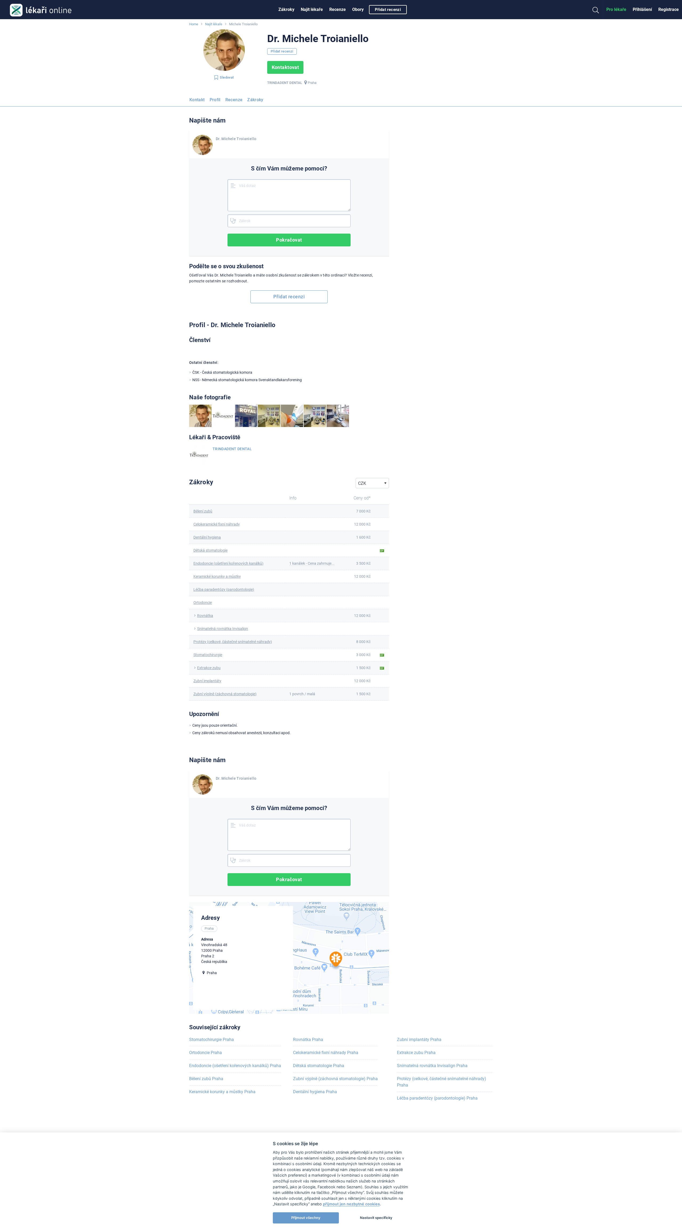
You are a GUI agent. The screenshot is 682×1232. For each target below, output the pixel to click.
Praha (312, 83)
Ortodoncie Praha (205, 1052)
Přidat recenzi (388, 9)
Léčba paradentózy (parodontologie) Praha (437, 1098)
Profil (215, 99)
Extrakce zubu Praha (416, 1052)
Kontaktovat (285, 67)
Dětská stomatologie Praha (318, 1065)
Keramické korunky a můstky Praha (222, 1091)
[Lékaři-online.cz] (40, 9)
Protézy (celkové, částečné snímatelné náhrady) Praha (441, 1082)
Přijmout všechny (305, 1217)
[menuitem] (286, 9)
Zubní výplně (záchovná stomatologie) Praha (335, 1078)
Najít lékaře (312, 9)
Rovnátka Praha (308, 1039)
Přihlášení (642, 9)
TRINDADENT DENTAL (232, 449)
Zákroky (286, 9)
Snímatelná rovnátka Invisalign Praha (432, 1065)
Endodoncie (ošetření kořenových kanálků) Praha (235, 1065)
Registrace (668, 9)
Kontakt (197, 99)
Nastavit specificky (376, 1217)
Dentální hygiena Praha (315, 1091)
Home (193, 24)
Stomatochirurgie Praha (211, 1039)
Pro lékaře (616, 9)
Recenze (337, 9)
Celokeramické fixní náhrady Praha (325, 1052)
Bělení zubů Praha (206, 1078)
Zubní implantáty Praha (419, 1039)
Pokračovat (289, 240)
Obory (358, 9)
